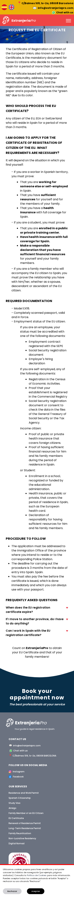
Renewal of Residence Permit (25, 823)
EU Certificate (16, 818)
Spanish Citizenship (20, 797)
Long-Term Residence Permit (25, 828)
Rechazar (12, 891)
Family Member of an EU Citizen (26, 813)
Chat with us (64, 12)
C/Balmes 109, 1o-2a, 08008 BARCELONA (34, 755)
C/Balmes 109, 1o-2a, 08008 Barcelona (47, 3)
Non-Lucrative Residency (22, 838)
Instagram (18, 771)
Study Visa (14, 803)
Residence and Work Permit (24, 792)
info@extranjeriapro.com (55, 8)
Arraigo (12, 808)
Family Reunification (20, 833)
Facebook (18, 776)
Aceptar (35, 891)
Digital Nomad (16, 843)
